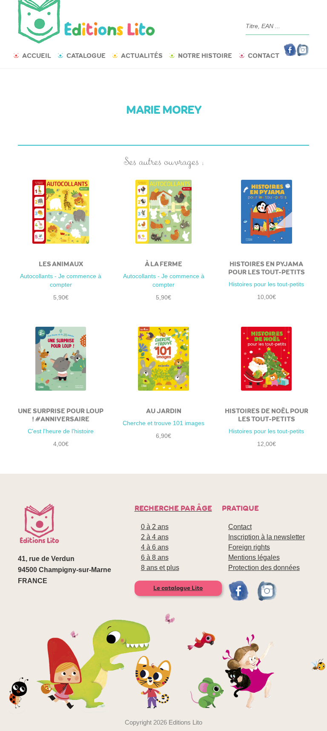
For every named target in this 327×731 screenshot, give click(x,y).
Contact (263, 55)
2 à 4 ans (155, 537)
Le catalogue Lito (178, 588)
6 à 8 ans (155, 557)
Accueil (36, 55)
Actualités (142, 55)
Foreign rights (249, 547)
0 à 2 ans (155, 526)
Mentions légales (254, 557)
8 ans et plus (160, 567)
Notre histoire (205, 55)
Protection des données (264, 567)
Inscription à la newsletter (266, 537)
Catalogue (86, 55)
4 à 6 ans (155, 547)
